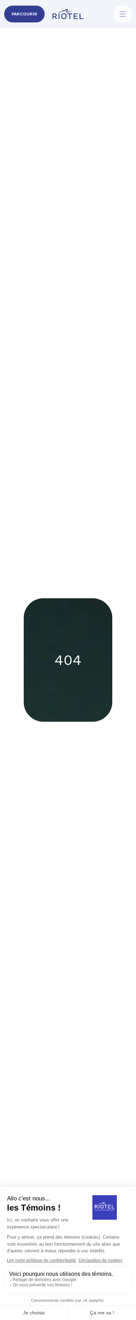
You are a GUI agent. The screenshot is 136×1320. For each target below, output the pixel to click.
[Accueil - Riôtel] (67, 14)
